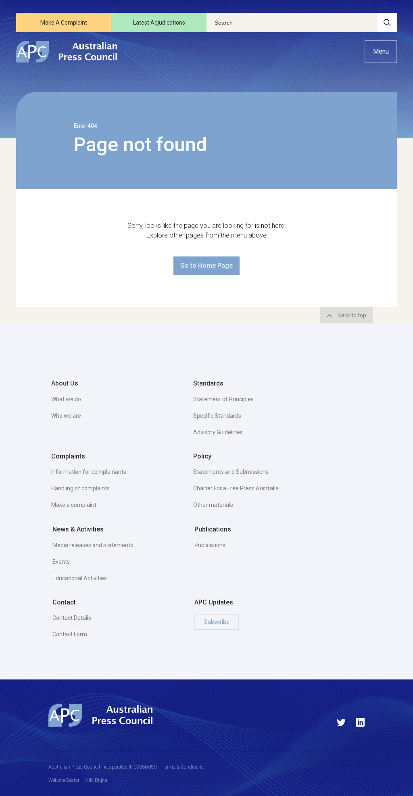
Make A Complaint (63, 22)
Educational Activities (79, 578)
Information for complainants (88, 472)
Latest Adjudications (159, 22)
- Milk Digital (94, 780)
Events (61, 561)
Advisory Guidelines (218, 432)
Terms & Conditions (183, 767)
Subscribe (216, 622)
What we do (66, 399)
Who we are (66, 416)
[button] (381, 51)
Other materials (213, 505)
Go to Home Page (206, 265)
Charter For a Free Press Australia (236, 488)
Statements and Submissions (231, 472)
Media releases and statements (92, 545)
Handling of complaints (80, 488)
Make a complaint (73, 505)
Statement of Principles (223, 399)
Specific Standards (217, 416)
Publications (209, 545)
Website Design (64, 780)
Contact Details (71, 618)
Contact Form (69, 634)
